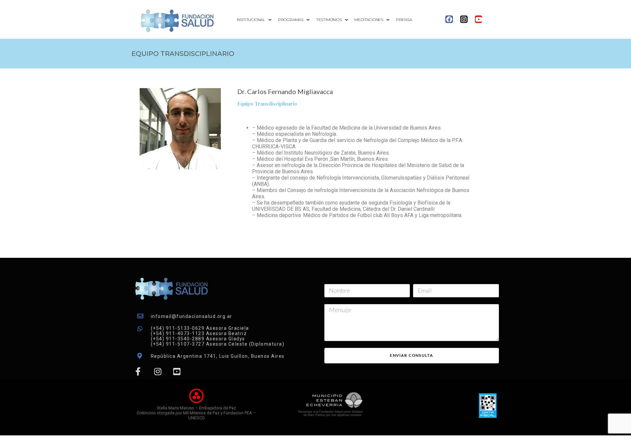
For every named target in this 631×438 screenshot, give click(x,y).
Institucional (251, 19)
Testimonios (329, 19)
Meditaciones (368, 19)
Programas (290, 19)
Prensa (404, 19)
